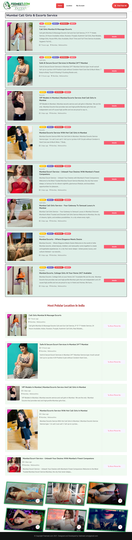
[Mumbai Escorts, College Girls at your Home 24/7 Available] (20, 280)
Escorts (42, 95)
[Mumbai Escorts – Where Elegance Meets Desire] (20, 247)
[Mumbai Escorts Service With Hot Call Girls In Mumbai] (20, 143)
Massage (42, 26)
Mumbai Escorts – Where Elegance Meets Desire (60, 239)
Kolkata (94, 499)
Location (69, 6)
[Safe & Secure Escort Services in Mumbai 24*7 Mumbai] (20, 71)
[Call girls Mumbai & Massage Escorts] (20, 37)
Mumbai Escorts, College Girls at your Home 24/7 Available (65, 273)
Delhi (52, 499)
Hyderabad (54, 525)
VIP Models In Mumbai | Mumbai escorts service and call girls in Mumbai (54, 387)
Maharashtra (62, 45)
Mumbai (54, 45)
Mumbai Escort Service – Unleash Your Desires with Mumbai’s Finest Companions (69, 173)
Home (60, 6)
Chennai (94, 525)
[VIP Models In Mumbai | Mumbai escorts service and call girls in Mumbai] (20, 105)
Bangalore (13, 525)
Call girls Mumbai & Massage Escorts (55, 29)
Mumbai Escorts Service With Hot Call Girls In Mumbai (63, 132)
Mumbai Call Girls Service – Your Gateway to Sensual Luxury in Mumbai (67, 206)
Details (114, 36)
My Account (80, 6)
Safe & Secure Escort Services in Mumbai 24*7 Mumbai (63, 63)
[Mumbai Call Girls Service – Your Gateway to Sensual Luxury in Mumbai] (20, 213)
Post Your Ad (121, 6)
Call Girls (42, 60)
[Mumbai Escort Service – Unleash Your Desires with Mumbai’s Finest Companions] (20, 179)
